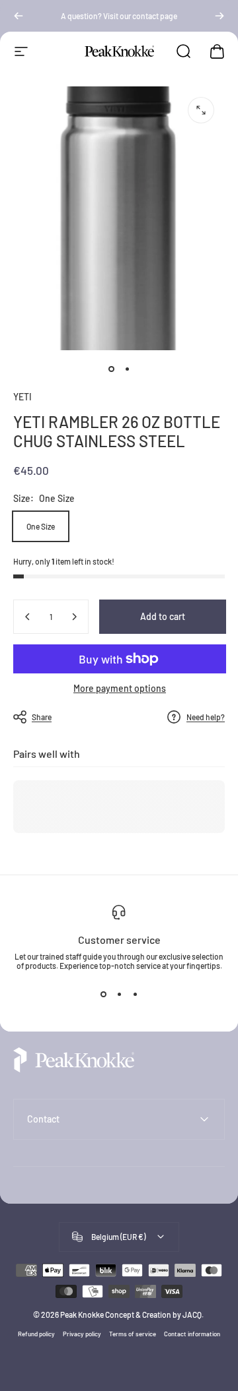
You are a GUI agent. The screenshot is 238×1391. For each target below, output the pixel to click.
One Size (40, 526)
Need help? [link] (205, 717)
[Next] (219, 16)
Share (42, 717)
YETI (22, 396)
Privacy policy (82, 1334)
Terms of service (132, 1334)
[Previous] (18, 16)
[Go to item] (111, 369)
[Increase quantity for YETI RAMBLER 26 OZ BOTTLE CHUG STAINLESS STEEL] (74, 616)
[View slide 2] (119, 994)
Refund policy (36, 1334)
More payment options (119, 688)
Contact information (192, 1334)
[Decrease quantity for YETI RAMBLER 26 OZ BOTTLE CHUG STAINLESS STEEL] (28, 616)
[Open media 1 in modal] (201, 110)
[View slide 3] (135, 994)
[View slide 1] (103, 994)
